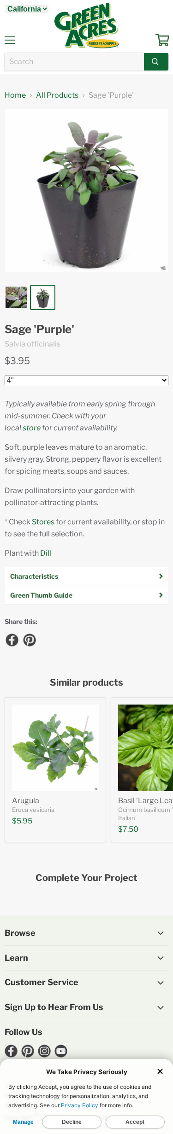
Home (15, 95)
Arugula (25, 800)
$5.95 (22, 821)
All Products (57, 95)
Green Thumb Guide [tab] (41, 595)
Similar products (86, 682)
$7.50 (128, 829)
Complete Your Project (86, 878)
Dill (45, 553)
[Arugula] (55, 748)
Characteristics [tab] (34, 576)
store (32, 427)
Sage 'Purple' (39, 329)
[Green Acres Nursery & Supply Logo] (86, 25)
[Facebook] (11, 639)
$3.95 (17, 360)
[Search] (156, 62)
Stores (43, 521)
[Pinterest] (29, 639)
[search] (74, 62)
